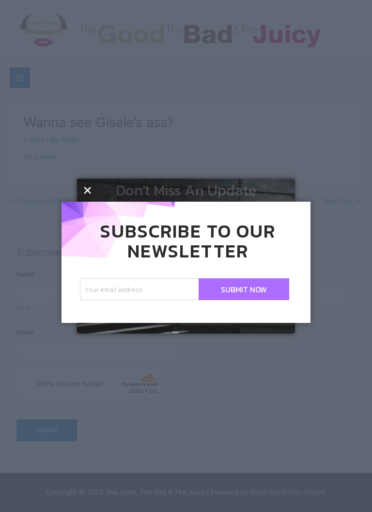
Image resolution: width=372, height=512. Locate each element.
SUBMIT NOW (244, 289)
